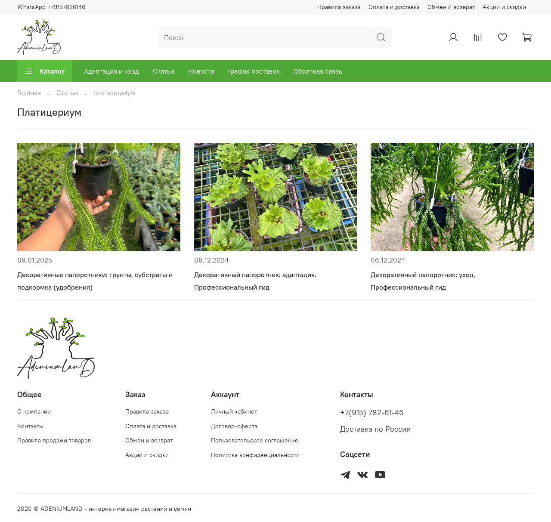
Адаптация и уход (111, 71)
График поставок (254, 71)
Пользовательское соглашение (254, 440)
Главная (29, 92)
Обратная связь (318, 71)
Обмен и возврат (451, 7)
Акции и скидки (504, 7)
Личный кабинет (234, 411)
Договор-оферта (234, 426)
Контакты (30, 426)
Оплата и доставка (394, 7)
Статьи (163, 71)
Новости (201, 71)
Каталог (52, 71)
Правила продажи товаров (54, 440)
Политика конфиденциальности (255, 455)
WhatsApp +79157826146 (51, 7)
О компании (34, 411)
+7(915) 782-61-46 (372, 412)
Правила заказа (339, 7)
